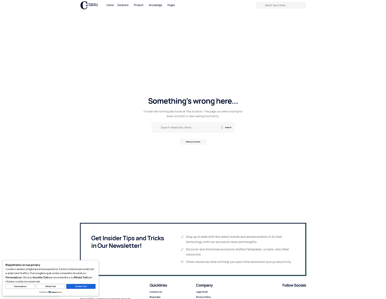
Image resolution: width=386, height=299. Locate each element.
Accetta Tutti (81, 286)
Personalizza (20, 286)
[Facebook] (245, 5)
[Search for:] (190, 127)
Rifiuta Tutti (50, 286)
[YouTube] (253, 5)
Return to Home (193, 142)
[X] (249, 5)
